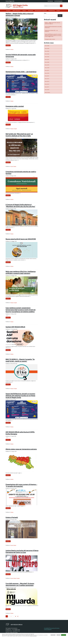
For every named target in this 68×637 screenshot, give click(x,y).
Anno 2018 (47, 67)
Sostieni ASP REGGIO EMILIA (15, 327)
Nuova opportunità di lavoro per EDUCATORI (21, 239)
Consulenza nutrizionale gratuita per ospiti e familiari (21, 172)
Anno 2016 (47, 73)
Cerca (45, 13)
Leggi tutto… (8, 45)
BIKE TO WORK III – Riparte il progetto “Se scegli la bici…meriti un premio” (20, 360)
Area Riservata (50, 1)
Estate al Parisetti (12, 517)
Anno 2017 (47, 70)
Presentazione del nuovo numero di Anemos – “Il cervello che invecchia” (21, 485)
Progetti (15, 128)
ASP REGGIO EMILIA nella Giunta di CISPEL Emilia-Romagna (20, 433)
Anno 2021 (47, 59)
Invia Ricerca (61, 6)
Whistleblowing (52, 10)
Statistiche (49, 629)
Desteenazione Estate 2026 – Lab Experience (21, 71)
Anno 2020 (47, 62)
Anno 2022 (47, 56)
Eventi (12, 166)
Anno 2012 (47, 84)
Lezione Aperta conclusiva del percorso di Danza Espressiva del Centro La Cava (22, 551)
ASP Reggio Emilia (20, 5)
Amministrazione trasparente (41, 10)
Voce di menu (47, 92)
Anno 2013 (47, 81)
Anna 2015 (47, 75)
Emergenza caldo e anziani (15, 106)
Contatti (58, 10)
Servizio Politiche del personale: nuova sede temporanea (21, 55)
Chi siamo (8, 10)
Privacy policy (51, 628)
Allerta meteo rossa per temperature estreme (21, 449)
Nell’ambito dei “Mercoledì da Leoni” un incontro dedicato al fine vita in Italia (19, 135)
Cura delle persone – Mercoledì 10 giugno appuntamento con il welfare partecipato (20, 584)
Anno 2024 (47, 51)
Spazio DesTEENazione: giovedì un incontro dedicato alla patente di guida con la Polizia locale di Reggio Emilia (20, 395)
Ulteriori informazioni (33, 635)
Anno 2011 (47, 87)
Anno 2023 (47, 54)
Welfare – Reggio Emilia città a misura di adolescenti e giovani (19, 14)
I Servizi (24, 10)
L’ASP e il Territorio (16, 10)
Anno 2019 (47, 65)
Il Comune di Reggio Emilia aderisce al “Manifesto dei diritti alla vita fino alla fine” (20, 205)
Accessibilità (46, 628)
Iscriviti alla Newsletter (58, 1)
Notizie (12, 49)
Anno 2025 (47, 48)
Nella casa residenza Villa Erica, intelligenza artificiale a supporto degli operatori (21, 272)
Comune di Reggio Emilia (10, 1)
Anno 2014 (47, 78)
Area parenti (30, 10)
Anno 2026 (47, 45)
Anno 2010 (47, 89)
